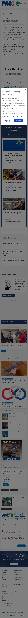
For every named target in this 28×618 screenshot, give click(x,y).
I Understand (18, 120)
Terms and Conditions (16, 108)
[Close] (25, 89)
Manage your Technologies (7, 121)
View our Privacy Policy (16, 116)
